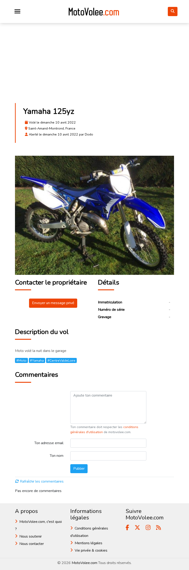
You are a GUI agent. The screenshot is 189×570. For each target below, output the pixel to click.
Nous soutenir (30, 536)
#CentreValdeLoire (61, 360)
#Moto (21, 360)
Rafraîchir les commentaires (42, 481)
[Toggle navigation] (17, 11)
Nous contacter (31, 543)
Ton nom (56, 455)
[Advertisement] (94, 65)
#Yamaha (37, 360)
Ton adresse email (48, 443)
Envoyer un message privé (53, 302)
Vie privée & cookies (91, 550)
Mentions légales (88, 543)
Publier (79, 468)
